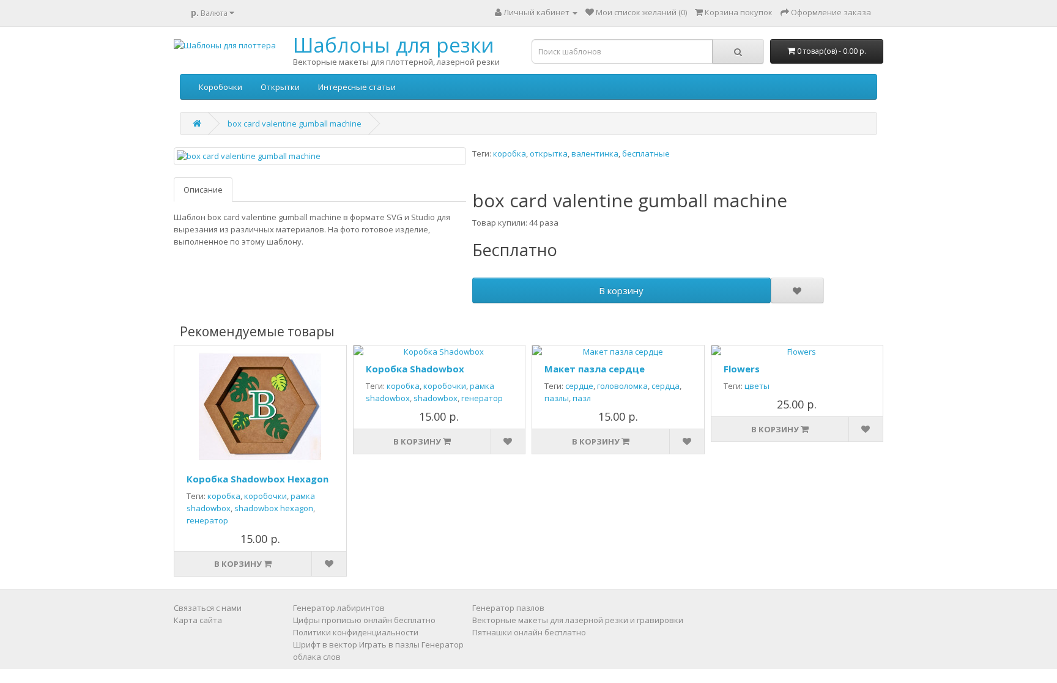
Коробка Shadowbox (415, 369)
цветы (757, 385)
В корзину (621, 290)
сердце (579, 385)
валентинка (594, 153)
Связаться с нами (208, 607)
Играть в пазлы (389, 644)
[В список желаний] (797, 290)
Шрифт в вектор (325, 644)
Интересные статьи (357, 86)
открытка (549, 153)
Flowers (742, 369)
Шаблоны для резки (393, 45)
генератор (207, 520)
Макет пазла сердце (594, 369)
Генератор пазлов (508, 607)
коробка (509, 153)
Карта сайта (198, 620)
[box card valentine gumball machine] (320, 156)
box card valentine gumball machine (295, 123)
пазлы (556, 398)
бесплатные (646, 153)
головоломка (622, 385)
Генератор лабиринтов (339, 607)
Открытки (280, 86)
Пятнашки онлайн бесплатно (529, 632)
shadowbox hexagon (273, 508)
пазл (582, 398)
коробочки (265, 495)
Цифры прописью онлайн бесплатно (364, 620)
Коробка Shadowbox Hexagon (257, 479)
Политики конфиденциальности (355, 632)
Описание (203, 189)
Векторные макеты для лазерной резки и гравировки (577, 620)
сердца (665, 385)
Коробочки (220, 86)
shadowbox (436, 398)
